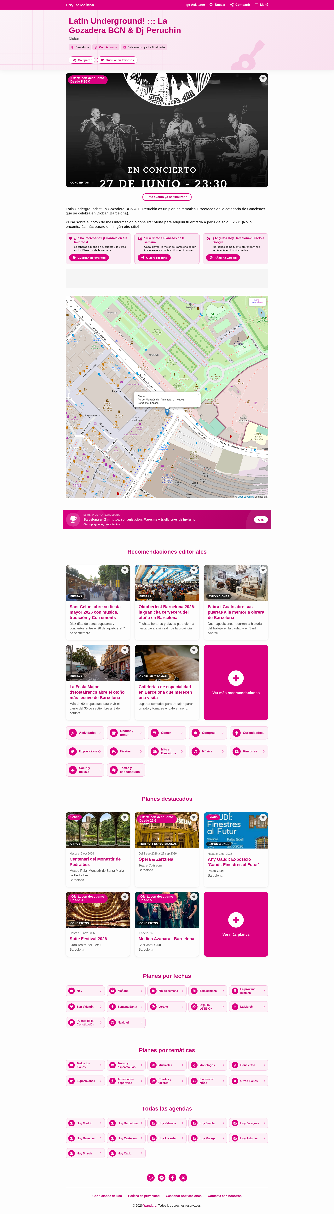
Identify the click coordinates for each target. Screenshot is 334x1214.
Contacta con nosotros (225, 1196)
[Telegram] (161, 1178)
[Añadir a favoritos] (263, 78)
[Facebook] (172, 1178)
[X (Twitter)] (183, 1178)
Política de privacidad (144, 1196)
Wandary (149, 1205)
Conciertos (79, 182)
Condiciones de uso (107, 1196)
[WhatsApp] (151, 1178)
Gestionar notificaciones (184, 1196)
